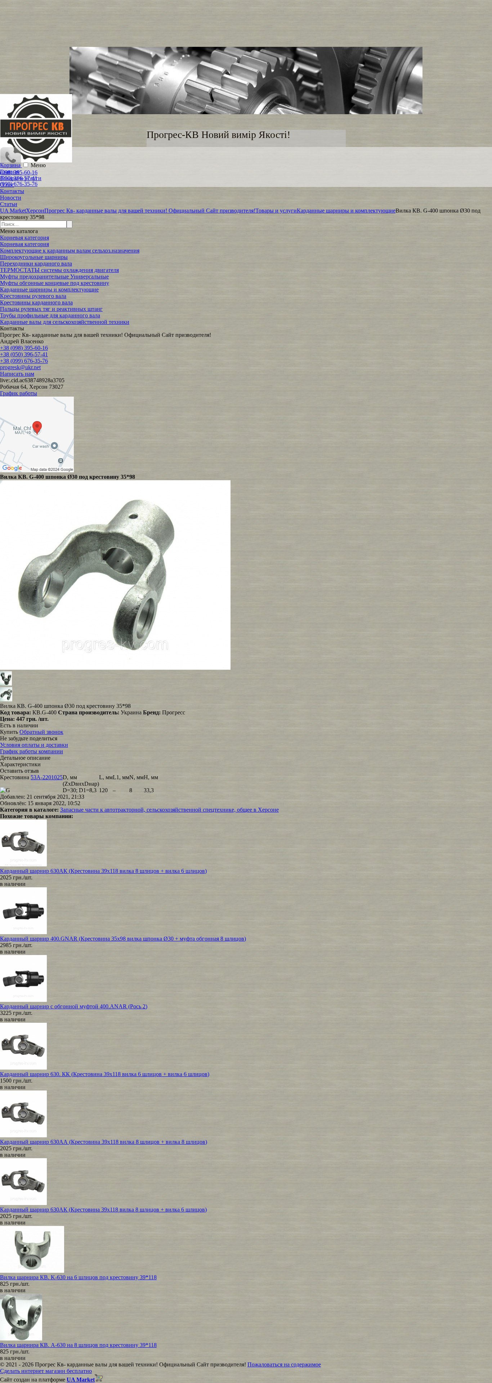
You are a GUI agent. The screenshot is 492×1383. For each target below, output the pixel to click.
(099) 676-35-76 (18, 184)
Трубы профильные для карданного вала (50, 315)
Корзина (11, 165)
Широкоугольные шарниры (34, 257)
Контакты (12, 191)
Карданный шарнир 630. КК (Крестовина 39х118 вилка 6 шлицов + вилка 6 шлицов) (104, 1074)
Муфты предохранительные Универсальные (54, 276)
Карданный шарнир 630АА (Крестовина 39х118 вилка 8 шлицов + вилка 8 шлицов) (103, 1142)
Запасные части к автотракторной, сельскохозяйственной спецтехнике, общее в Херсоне (169, 810)
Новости (10, 198)
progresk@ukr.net (20, 367)
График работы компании (31, 751)
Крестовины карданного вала (36, 302)
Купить (9, 732)
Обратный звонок (41, 732)
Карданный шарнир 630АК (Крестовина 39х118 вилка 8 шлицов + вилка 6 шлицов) (103, 871)
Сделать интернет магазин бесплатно (46, 1371)
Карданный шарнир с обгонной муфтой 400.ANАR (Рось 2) (73, 1006)
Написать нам (17, 374)
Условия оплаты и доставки (34, 745)
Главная (9, 172)
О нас (7, 185)
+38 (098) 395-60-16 (24, 348)
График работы (18, 393)
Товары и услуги (20, 178)
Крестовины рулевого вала (33, 296)
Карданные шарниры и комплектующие (49, 289)
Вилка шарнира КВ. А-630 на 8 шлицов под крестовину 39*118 (78, 1345)
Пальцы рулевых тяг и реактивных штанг (51, 309)
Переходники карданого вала (36, 263)
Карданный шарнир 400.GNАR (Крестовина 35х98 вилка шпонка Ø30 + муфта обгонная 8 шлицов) (123, 939)
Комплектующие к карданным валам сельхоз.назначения (69, 250)
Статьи (8, 204)
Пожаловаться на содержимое (284, 1364)
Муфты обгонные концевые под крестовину (54, 283)
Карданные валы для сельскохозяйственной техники (64, 322)
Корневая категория (24, 238)
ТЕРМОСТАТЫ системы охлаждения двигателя (59, 270)
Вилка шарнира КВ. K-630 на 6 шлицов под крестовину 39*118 (78, 1277)
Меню (38, 165)
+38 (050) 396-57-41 (24, 354)
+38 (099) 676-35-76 (24, 361)
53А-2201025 (47, 777)
